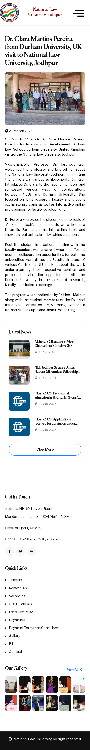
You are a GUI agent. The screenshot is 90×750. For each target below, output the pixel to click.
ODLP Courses (20, 604)
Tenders (15, 580)
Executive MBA (20, 612)
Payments (16, 620)
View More (45, 450)
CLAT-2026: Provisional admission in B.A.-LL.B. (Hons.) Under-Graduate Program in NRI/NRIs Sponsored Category (56, 396)
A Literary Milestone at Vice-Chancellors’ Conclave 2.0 (54, 343)
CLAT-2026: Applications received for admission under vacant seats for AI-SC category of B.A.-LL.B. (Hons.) (58, 422)
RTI (11, 644)
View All (73, 669)
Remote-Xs (17, 588)
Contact (15, 652)
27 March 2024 (20, 131)
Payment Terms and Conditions (33, 628)
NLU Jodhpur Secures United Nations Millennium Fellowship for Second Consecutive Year (56, 370)
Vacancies (16, 596)
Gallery (14, 636)
